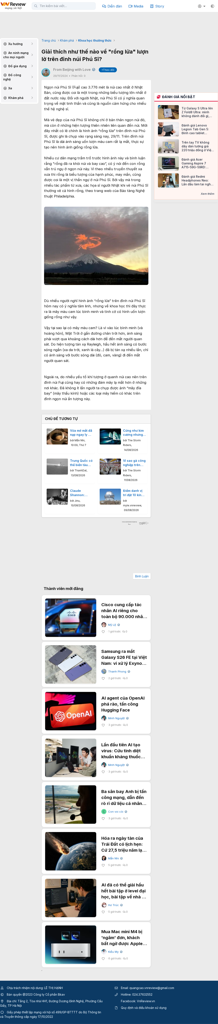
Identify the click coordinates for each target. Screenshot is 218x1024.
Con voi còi (117, 811)
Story (159, 6)
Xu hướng (15, 44)
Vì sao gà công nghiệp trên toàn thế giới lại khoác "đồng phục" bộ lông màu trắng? (134, 463)
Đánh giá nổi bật (178, 97)
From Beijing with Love (73, 69)
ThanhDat (81, 470)
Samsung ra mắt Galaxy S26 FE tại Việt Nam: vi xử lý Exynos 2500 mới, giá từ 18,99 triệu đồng (124, 663)
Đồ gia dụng (17, 66)
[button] (212, 6)
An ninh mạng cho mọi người (16, 55)
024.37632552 (142, 994)
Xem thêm (207, 193)
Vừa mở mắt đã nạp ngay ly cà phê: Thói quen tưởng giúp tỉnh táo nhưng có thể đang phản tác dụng (81, 433)
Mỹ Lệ (113, 625)
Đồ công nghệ (12, 77)
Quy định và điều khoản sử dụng (143, 1007)
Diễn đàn (115, 6)
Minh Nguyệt (118, 718)
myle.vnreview (132, 505)
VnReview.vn (146, 1001)
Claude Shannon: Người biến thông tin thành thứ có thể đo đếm (79, 493)
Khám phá (15, 98)
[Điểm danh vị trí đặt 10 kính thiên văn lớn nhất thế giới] (110, 497)
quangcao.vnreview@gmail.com (151, 988)
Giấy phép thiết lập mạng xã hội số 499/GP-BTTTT (42, 1012)
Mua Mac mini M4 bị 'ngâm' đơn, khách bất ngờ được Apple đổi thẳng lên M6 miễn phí (124, 943)
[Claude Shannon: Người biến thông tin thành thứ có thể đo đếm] (57, 497)
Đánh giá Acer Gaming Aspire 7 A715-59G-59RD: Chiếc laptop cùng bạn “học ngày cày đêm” (195, 163)
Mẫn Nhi (80, 440)
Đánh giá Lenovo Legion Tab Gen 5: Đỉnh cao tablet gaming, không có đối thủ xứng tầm (198, 129)
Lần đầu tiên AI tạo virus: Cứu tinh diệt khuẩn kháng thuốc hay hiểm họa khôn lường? (121, 756)
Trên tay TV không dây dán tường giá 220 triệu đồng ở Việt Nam (197, 146)
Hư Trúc (115, 905)
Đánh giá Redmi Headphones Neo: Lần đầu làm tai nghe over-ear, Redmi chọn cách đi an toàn (197, 180)
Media (138, 6)
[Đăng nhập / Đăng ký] (202, 6)
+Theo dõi (107, 69)
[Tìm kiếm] (36, 6)
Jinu (77, 500)
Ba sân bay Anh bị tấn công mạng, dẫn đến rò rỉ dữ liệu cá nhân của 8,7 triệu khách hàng (123, 803)
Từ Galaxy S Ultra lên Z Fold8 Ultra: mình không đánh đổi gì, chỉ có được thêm (197, 112)
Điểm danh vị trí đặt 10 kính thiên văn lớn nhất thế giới (133, 493)
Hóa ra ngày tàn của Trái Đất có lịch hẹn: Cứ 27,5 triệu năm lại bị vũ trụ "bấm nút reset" (122, 850)
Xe (9, 88)
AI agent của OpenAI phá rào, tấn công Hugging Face (123, 704)
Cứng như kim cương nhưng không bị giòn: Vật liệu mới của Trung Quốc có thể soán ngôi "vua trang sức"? (134, 433)
